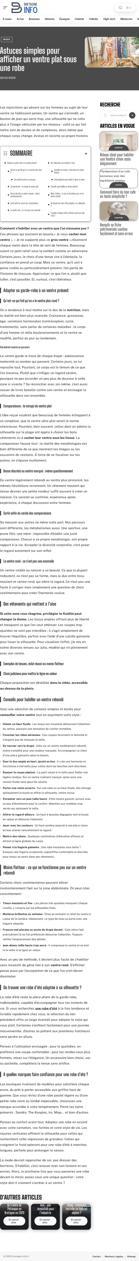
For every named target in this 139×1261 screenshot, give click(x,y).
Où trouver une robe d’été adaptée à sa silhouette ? (68, 204)
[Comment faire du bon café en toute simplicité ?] (118, 178)
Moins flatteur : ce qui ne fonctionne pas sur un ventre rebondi (67, 195)
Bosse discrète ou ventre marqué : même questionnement (25, 195)
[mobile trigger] (6, 7)
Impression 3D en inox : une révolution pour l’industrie (45, 1207)
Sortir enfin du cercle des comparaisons (24, 203)
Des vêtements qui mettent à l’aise (63, 162)
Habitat (119, 148)
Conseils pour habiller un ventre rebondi (64, 186)
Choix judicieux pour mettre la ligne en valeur (69, 179)
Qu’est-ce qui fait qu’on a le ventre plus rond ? (26, 171)
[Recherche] (120, 7)
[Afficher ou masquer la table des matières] (60, 154)
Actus (118, 185)
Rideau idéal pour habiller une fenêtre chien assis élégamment (117, 159)
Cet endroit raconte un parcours (25, 179)
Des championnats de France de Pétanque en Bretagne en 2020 (14, 1207)
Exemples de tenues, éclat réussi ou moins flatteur (69, 171)
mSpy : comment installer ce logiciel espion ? (76, 1209)
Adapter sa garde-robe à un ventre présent (22, 162)
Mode (6, 39)
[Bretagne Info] (24, 7)
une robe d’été (46, 1008)
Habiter (119, 218)
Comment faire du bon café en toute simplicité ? (118, 194)
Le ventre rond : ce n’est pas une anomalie (25, 210)
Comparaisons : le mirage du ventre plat (24, 186)
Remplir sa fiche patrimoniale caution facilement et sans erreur (116, 229)
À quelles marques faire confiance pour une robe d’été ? (68, 214)
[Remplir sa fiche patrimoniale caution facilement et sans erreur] (118, 211)
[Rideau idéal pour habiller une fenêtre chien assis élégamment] (118, 141)
